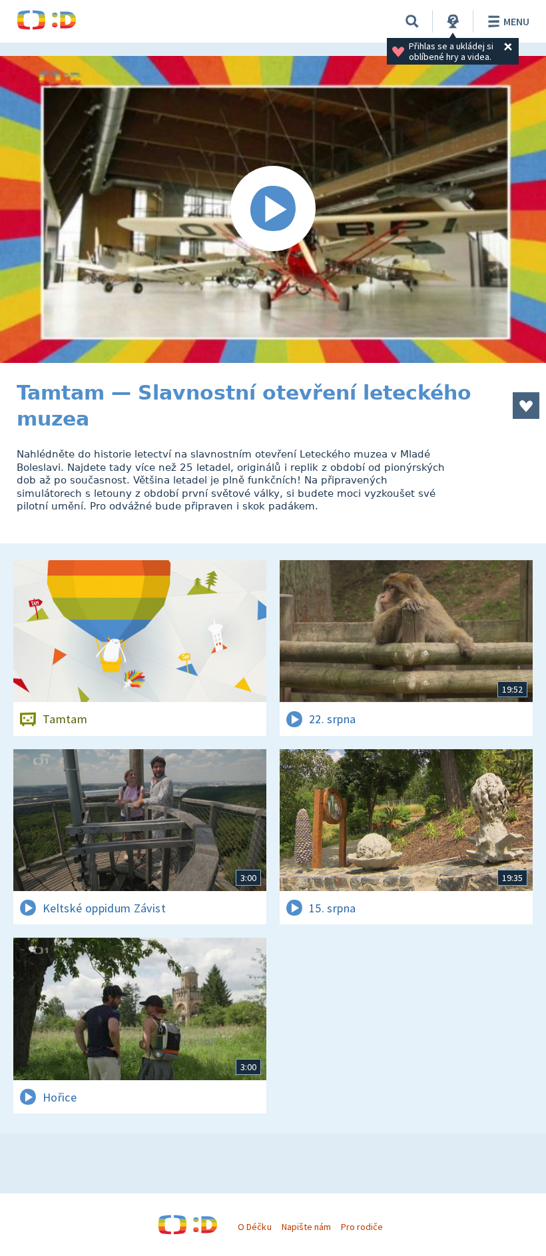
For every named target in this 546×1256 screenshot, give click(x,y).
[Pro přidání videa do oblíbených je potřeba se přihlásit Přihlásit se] (526, 405)
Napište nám (306, 1227)
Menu (516, 21)
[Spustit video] (273, 209)
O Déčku (254, 1227)
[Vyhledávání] (412, 21)
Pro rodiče (362, 1227)
